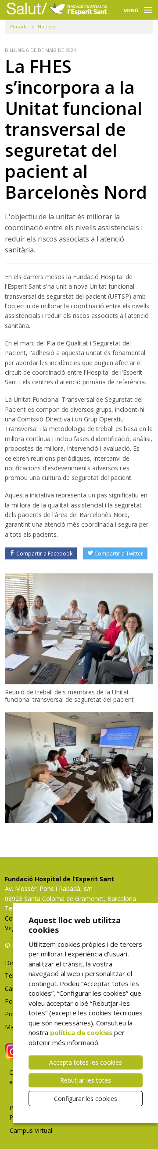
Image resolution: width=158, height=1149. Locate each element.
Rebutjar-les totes (85, 1080)
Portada (19, 27)
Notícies (47, 27)
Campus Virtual (31, 1130)
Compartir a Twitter (118, 553)
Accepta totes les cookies (85, 1062)
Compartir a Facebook (44, 553)
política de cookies (81, 1032)
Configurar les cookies (85, 1098)
